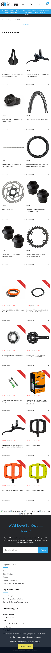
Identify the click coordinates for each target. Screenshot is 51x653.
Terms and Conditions (10, 580)
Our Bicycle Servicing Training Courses (15, 602)
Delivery (5, 571)
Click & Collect (8, 574)
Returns (5, 577)
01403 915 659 (8, 615)
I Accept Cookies (25, 646)
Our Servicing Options (10, 596)
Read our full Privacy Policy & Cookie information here (25, 641)
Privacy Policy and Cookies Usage (14, 583)
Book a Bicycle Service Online (13, 599)
